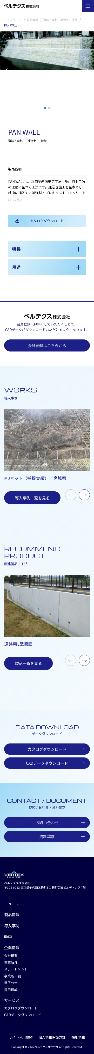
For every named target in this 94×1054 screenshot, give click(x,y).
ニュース (11, 904)
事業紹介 (11, 962)
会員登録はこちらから (47, 345)
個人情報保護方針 (52, 1037)
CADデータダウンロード (55, 763)
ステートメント (16, 969)
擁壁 (44, 141)
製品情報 (12, 914)
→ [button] (84, 494)
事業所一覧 (12, 976)
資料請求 (62, 836)
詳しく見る (15, 200)
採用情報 (11, 989)
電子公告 (11, 982)
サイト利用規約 (21, 1037)
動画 (8, 936)
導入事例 (12, 925)
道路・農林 (15, 141)
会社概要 (11, 955)
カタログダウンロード (47, 220)
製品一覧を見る (28, 663)
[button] (88, 72)
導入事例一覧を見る (32, 498)
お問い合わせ (60, 822)
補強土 (31, 141)
